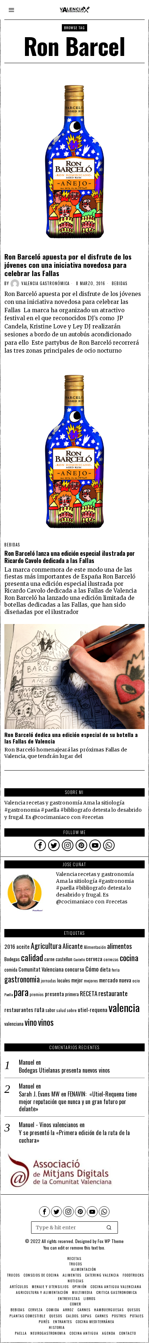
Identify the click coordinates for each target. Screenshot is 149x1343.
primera (72, 994)
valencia (124, 1007)
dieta (105, 969)
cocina (129, 957)
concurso (74, 969)
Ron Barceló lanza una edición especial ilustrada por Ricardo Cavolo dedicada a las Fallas (69, 557)
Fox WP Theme (111, 1241)
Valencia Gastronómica (45, 283)
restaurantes (18, 1009)
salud (61, 1010)
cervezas (111, 959)
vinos (46, 1021)
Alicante (73, 946)
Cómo (92, 968)
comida (10, 969)
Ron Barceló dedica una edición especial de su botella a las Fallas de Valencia (71, 737)
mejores (91, 980)
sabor (50, 1010)
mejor (77, 980)
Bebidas (119, 283)
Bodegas (12, 959)
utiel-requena (92, 1009)
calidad (32, 957)
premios (37, 994)
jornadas (48, 981)
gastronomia (22, 979)
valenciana (14, 1023)
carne (49, 959)
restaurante (113, 993)
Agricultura (46, 945)
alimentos (119, 946)
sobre (72, 1010)
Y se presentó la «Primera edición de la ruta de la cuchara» (74, 1136)
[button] (109, 1227)
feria (116, 970)
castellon (64, 959)
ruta (39, 1009)
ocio (136, 981)
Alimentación (95, 947)
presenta (54, 994)
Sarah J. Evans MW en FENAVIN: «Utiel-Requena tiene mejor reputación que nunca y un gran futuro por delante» (78, 1101)
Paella (8, 994)
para (21, 992)
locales (63, 980)
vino (31, 1022)
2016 (9, 946)
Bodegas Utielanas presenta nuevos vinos (64, 1070)
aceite (23, 946)
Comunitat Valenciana (41, 969)
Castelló (79, 959)
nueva (125, 980)
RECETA (88, 993)
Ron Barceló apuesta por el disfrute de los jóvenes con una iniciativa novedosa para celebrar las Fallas (68, 264)
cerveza (94, 958)
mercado (108, 980)
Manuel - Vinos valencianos (48, 1124)
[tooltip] (40, 845)
